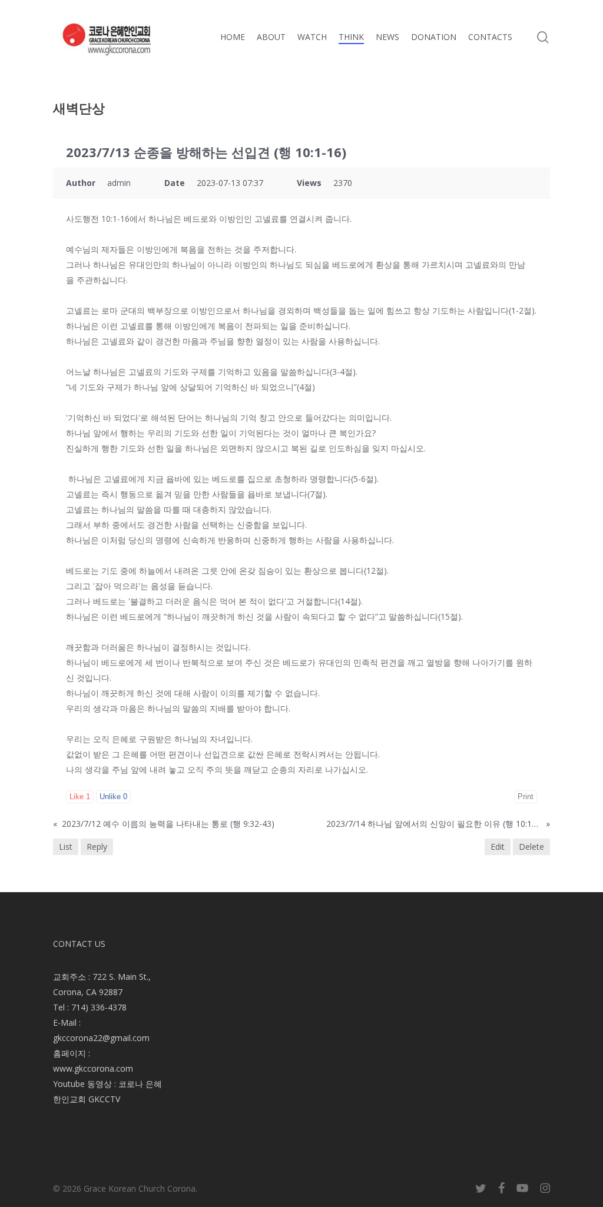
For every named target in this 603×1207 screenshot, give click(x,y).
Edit (498, 846)
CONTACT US (79, 943)
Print (526, 796)
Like (79, 796)
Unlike (113, 796)
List (65, 846)
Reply (97, 846)
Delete (531, 846)
